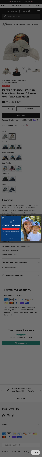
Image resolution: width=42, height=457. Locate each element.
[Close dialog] (2, 217)
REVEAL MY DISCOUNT (11, 228)
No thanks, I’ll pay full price (11, 238)
